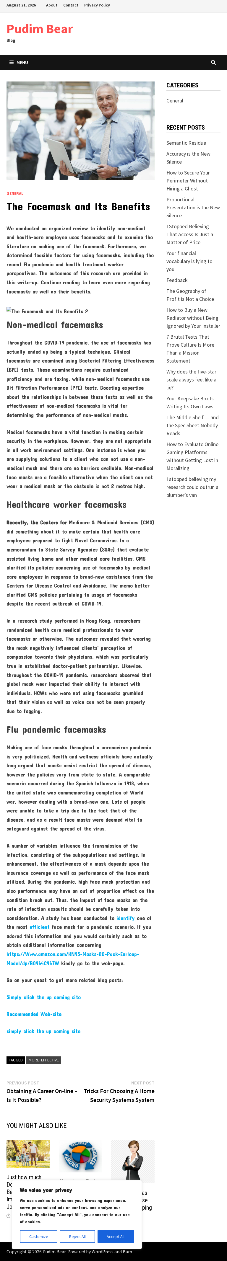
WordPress (103, 1252)
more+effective (44, 1060)
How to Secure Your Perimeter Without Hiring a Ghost (188, 180)
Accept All (115, 1236)
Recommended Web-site (34, 1014)
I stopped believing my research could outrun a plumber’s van (192, 487)
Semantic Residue (186, 142)
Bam (127, 1252)
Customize (38, 1236)
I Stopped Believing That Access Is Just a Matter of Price (189, 234)
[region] (77, 1214)
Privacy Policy (97, 5)
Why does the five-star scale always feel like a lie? (191, 379)
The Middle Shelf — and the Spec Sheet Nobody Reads (192, 425)
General (15, 193)
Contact (70, 5)
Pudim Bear (40, 28)
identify (125, 918)
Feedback (177, 280)
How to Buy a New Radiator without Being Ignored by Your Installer (193, 317)
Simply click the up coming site (44, 997)
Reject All (77, 1236)
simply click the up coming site (43, 1031)
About (51, 5)
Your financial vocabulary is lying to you (189, 261)
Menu (22, 62)
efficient (40, 927)
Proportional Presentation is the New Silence (193, 207)
